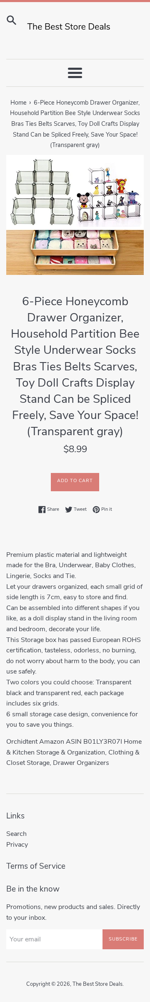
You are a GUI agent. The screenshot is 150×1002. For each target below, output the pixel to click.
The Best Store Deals (97, 984)
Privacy (17, 844)
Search (16, 833)
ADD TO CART (75, 481)
